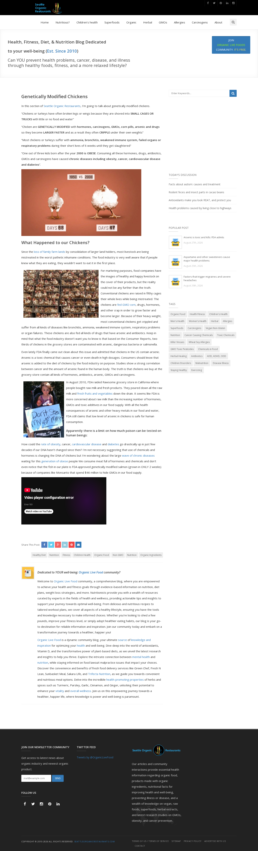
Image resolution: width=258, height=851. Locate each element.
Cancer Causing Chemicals (199, 335)
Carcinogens (200, 22)
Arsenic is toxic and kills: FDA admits (204, 237)
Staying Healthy (179, 370)
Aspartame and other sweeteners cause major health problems (207, 258)
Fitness (66, 555)
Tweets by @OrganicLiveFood (95, 757)
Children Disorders (181, 363)
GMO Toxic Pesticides (182, 349)
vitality (60, 691)
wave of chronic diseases (138, 455)
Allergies (179, 22)
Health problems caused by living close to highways (200, 208)
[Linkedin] (227, 3)
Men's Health (177, 321)
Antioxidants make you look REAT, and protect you (200, 200)
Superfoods (112, 22)
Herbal (147, 22)
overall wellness (80, 691)
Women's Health (197, 321)
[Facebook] (208, 3)
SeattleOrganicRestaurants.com (94, 841)
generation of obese (55, 461)
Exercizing (196, 370)
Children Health (82, 555)
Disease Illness (221, 363)
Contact (140, 845)
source (122, 640)
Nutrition (54, 555)
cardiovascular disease (86, 444)
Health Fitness (197, 314)
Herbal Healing (179, 356)
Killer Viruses (177, 342)
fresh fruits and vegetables (95, 393)
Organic (131, 22)
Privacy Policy (193, 841)
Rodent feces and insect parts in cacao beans (196, 192)
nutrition (42, 662)
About (218, 22)
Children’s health (87, 22)
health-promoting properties (125, 679)
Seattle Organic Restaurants (62, 106)
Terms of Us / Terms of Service (150, 841)
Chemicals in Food (208, 349)
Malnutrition (201, 363)
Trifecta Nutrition (99, 674)
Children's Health (218, 314)
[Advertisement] (203, 137)
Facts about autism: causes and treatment (194, 184)
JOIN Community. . (231, 44)
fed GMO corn (126, 304)
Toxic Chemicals (225, 335)
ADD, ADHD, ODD (216, 356)
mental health (141, 657)
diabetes (113, 444)
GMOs (163, 22)
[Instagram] (233, 3)
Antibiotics (196, 356)
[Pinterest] (220, 3)
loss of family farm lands (49, 252)
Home (45, 22)
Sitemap (176, 841)
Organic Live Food (91, 572)
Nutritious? (63, 22)
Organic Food (101, 555)
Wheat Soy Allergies (199, 342)
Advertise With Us (215, 841)
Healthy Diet (39, 555)
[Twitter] (214, 3)
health (81, 645)
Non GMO (118, 555)
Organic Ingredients (150, 555)
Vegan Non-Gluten (215, 328)
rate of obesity (50, 444)
